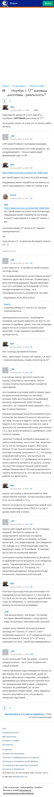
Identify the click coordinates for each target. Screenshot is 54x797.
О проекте (7, 749)
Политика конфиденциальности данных (20, 757)
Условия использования (13, 753)
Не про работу (19, 85)
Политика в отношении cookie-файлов (20, 761)
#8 (31, 524)
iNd (12, 106)
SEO (4, 728)
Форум (5, 85)
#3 (31, 198)
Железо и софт (37, 85)
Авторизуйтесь (12, 713)
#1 (31, 139)
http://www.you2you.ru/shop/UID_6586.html (25, 172)
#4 (31, 263)
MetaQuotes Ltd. (20, 776)
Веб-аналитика (9, 736)
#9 (31, 586)
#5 (31, 347)
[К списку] (9, 91)
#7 (31, 488)
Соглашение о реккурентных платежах (20, 765)
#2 (31, 167)
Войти (48, 3)
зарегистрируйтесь (34, 713)
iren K (13, 194)
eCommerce (7, 744)
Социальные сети (10, 732)
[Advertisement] (27, 15)
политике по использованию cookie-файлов (18, 792)
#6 (31, 372)
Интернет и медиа (10, 740)
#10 (31, 654)
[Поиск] (39, 4)
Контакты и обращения (13, 769)
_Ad (12, 135)
